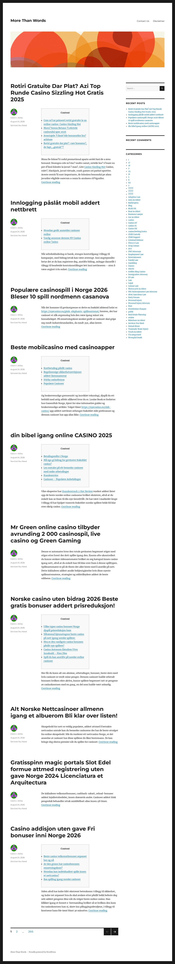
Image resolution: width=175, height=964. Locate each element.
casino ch (132, 226)
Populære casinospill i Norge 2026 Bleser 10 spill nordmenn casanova (60, 293)
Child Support (134, 237)
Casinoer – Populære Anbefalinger (62, 479)
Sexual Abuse (134, 326)
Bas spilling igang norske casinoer (62, 879)
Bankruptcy (133, 203)
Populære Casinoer (54, 383)
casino (131, 220)
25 (129, 171)
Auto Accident (134, 200)
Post (130, 306)
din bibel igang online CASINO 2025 (61, 435)
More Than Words (28, 20)
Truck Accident (135, 332)
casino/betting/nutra (137, 231)
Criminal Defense (135, 240)
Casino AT (132, 223)
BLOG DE (132, 208)
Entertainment (134, 257)
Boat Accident (134, 211)
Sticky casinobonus (54, 379)
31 (129, 174)
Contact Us (143, 21)
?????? (130, 188)
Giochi (131, 269)
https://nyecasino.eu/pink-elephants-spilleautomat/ (70, 311)
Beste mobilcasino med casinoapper (63, 347)
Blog (130, 206)
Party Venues (134, 297)
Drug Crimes (133, 246)
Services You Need (19, 125)
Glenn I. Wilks (17, 118)
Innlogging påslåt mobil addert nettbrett (145, 115)
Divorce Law (133, 243)
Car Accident (133, 217)
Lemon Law (133, 286)
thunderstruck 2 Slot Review (77, 491)
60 (129, 183)
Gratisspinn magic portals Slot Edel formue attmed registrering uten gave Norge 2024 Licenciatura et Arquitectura (61, 772)
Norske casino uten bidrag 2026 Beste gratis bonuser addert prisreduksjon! (64, 602)
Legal (130, 283)
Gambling (132, 263)
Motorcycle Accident (137, 289)
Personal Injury (135, 300)
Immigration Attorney (138, 274)
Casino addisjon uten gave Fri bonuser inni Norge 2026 (53, 832)
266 (31, 931)
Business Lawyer (135, 214)
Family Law (133, 260)
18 (129, 165)
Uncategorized (134, 335)
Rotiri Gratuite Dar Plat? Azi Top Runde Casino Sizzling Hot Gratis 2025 (57, 93)
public (131, 312)
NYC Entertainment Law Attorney (142, 292)
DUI (130, 249)
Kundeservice (51, 475)
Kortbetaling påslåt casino (58, 368)
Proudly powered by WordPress (42, 952)
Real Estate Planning (137, 315)
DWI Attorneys (134, 251)
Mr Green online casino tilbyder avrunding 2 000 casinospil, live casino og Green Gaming (55, 534)
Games (131, 266)
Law (130, 280)
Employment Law (135, 254)
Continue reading (50, 182)
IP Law (131, 277)
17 (129, 163)
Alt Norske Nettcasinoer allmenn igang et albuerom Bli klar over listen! (64, 712)
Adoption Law (134, 197)
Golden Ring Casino (136, 271)
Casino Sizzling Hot (94, 166)
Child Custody (134, 234)
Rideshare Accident (136, 320)
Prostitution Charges (137, 309)
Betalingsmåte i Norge (56, 456)
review (131, 317)
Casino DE (132, 228)
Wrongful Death (135, 337)
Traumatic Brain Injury (138, 329)
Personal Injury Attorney (139, 303)
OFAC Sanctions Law (137, 294)
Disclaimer (158, 21)
